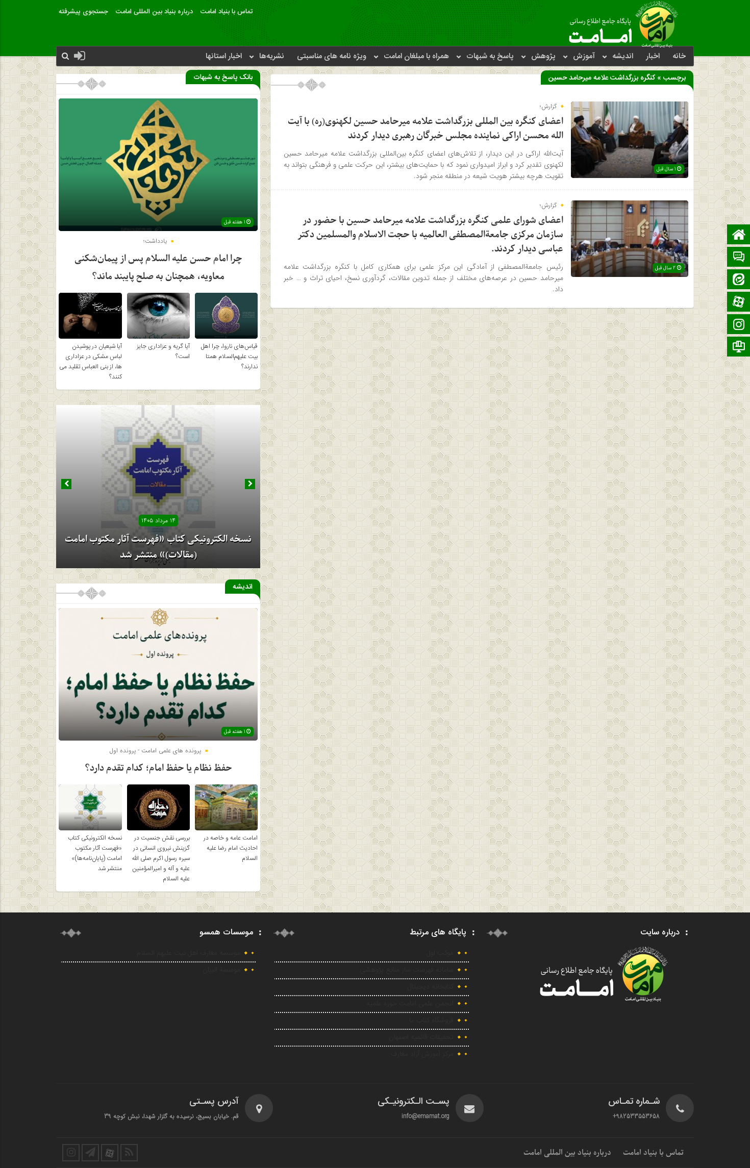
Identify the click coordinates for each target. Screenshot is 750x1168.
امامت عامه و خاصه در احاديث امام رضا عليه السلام (231, 848)
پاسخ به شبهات (490, 56)
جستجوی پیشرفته (83, 11)
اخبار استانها (224, 56)
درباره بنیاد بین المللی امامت (154, 11)
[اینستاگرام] (739, 325)
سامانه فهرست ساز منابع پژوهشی (407, 970)
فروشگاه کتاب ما (431, 1020)
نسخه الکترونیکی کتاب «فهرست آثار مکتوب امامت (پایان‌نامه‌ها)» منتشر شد (95, 853)
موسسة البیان (221, 970)
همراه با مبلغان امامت (416, 56)
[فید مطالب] (129, 1152)
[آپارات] (739, 303)
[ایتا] (739, 280)
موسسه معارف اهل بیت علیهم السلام (188, 953)
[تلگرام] (739, 348)
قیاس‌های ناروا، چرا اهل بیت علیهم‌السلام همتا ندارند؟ (229, 356)
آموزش (584, 56)
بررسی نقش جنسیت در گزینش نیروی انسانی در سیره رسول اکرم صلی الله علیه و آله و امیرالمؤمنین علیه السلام (161, 858)
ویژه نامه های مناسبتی (331, 56)
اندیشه (622, 56)
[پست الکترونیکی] (739, 258)
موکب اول (440, 953)
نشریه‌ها (271, 56)
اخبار (653, 56)
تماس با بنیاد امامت (227, 11)
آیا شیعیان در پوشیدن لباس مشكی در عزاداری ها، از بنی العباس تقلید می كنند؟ (90, 361)
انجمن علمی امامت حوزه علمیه (410, 1004)
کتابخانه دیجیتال (431, 987)
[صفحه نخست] (739, 235)
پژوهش (543, 56)
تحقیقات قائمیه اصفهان (421, 1037)
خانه (679, 56)
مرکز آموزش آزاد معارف (422, 1054)
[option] (158, 486)
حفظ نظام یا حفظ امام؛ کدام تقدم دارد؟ (158, 768)
